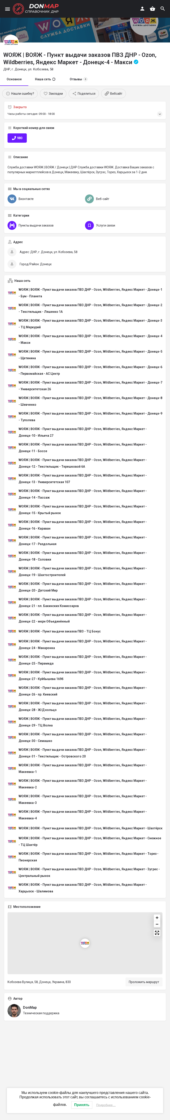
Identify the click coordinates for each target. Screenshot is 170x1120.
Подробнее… (106, 1105)
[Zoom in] (157, 917)
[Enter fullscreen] (157, 933)
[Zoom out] (157, 924)
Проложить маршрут (144, 982)
